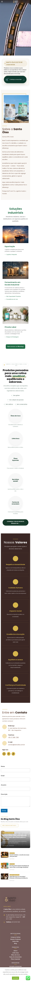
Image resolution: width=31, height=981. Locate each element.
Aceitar (15, 978)
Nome (3, 766)
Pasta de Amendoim (15, 957)
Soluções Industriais (15, 966)
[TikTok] (13, 754)
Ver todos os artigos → (9, 825)
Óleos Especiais (15, 959)
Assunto (3, 785)
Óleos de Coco (15, 955)
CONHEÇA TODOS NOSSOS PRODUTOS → (15, 522)
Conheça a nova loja (15, 79)
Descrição (4, 794)
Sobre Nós (15, 941)
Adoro (15, 950)
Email (2, 775)
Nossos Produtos (15, 939)
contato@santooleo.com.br (16, 744)
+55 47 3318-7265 (13, 737)
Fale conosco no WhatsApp (15, 346)
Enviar (4, 811)
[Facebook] (9, 754)
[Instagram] (4, 754)
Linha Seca (15, 953)
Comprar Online (15, 937)
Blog (15, 943)
